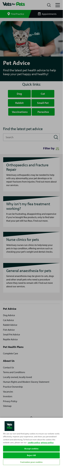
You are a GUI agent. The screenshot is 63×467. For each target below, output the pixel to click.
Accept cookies (31, 448)
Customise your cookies (31, 462)
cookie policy (34, 442)
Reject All (31, 455)
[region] (31, 441)
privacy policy (47, 442)
